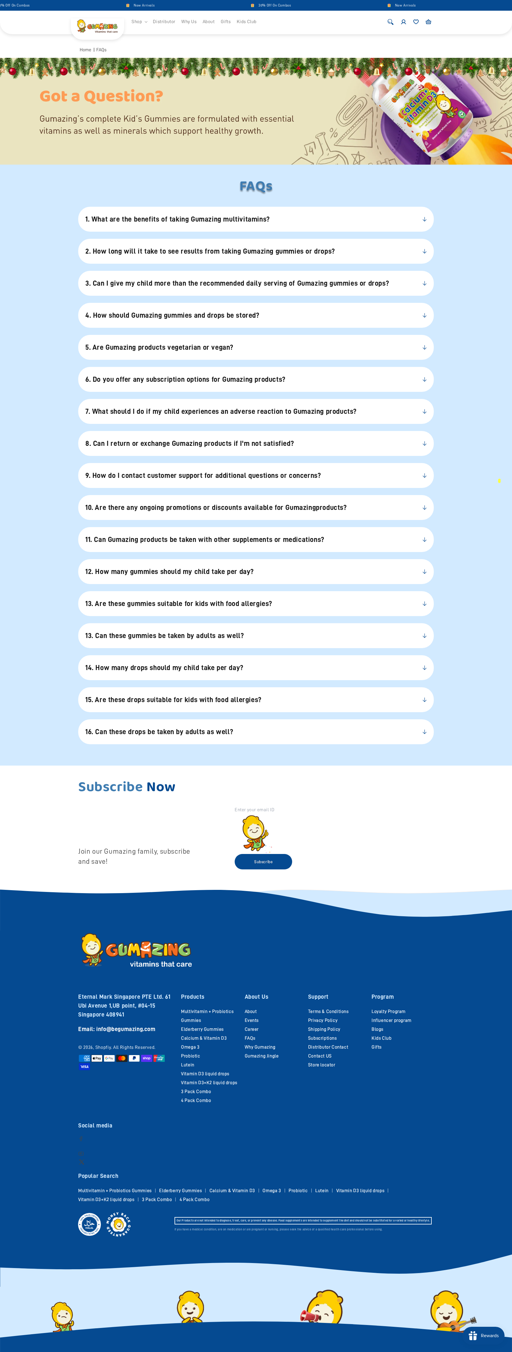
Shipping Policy (324, 1029)
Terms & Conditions (328, 1011)
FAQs (101, 49)
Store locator (321, 1064)
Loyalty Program (389, 1011)
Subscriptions (322, 1038)
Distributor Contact (328, 1047)
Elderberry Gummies (202, 1029)
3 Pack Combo (196, 1091)
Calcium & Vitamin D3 (204, 1038)
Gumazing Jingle (262, 1056)
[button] (139, 22)
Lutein (187, 1064)
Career (252, 1029)
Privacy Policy (322, 1020)
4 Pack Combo (196, 1100)
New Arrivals (117, 5)
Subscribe (263, 862)
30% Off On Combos (248, 5)
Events (252, 1020)
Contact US (320, 1056)
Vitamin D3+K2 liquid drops (209, 1082)
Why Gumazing (260, 1047)
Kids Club (381, 1038)
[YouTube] (81, 1153)
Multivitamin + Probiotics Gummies (115, 1190)
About (251, 1011)
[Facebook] (81, 1138)
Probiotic (190, 1056)
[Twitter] (81, 1161)
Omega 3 (190, 1047)
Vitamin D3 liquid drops (205, 1073)
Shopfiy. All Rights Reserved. (125, 1047)
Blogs (377, 1029)
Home (85, 49)
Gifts (377, 1047)
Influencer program (392, 1020)
